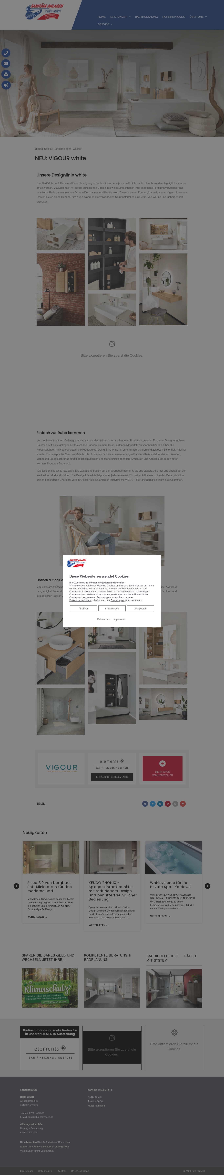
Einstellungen (112, 608)
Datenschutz (103, 619)
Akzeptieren (140, 608)
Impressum (119, 619)
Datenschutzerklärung (80, 600)
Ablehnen (84, 608)
